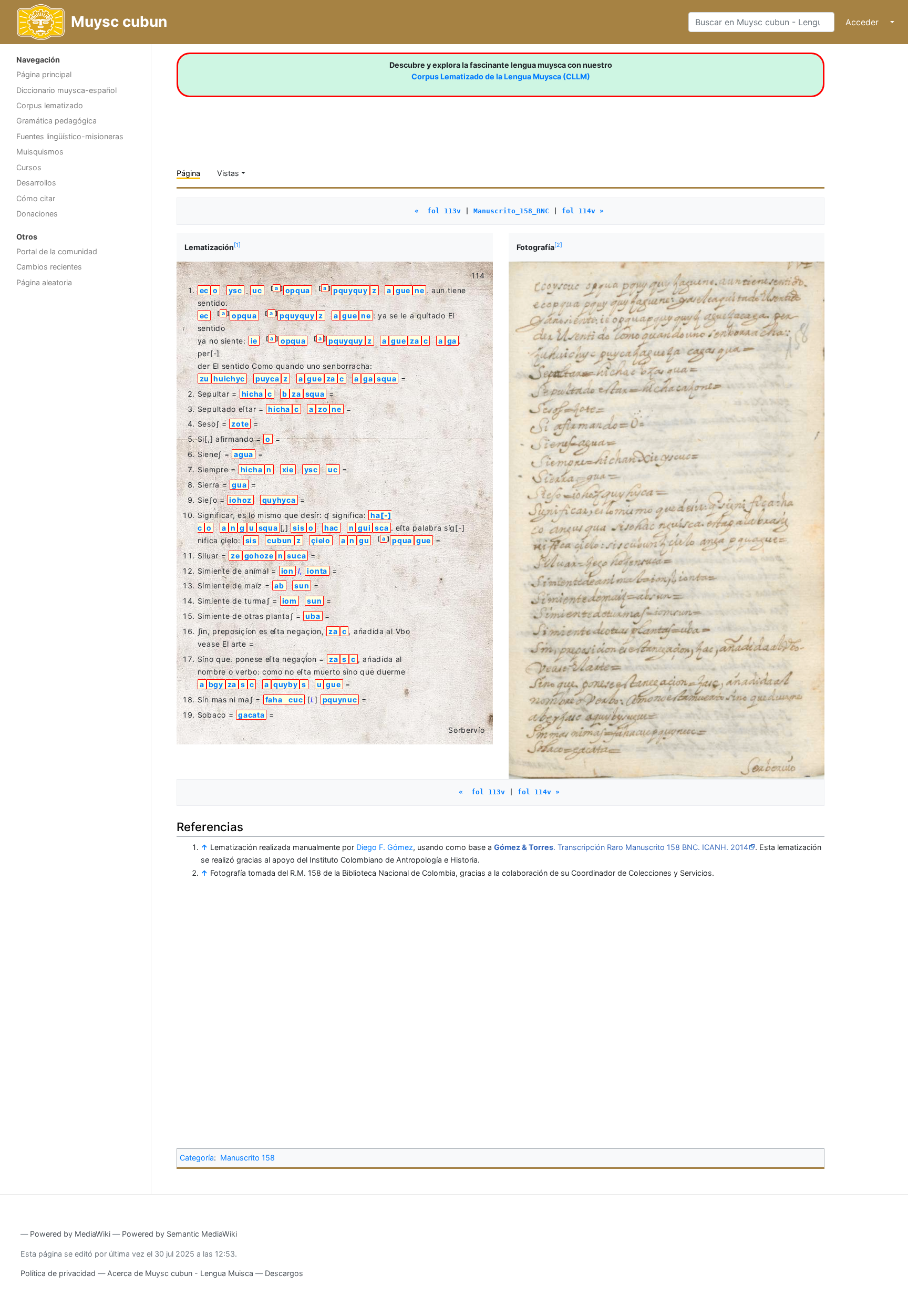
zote (240, 423)
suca (296, 555)
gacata (251, 714)
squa (386, 378)
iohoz (240, 499)
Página (188, 173)
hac (331, 527)
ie (254, 340)
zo (322, 409)
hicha (253, 393)
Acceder (862, 22)
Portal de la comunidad (56, 251)
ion (287, 570)
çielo (321, 540)
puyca (267, 378)
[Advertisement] (75, 459)
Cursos (29, 167)
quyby (285, 684)
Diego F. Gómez (384, 847)
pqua (402, 540)
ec (204, 290)
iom (289, 600)
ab (279, 585)
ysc (235, 290)
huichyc (229, 378)
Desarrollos (36, 182)
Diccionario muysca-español (66, 90)
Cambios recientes (49, 266)
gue (403, 290)
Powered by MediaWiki (70, 1233)
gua (239, 484)
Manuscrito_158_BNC (511, 211)
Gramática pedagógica (56, 120)
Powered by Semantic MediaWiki (179, 1233)
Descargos (284, 1273)
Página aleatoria (44, 282)
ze (235, 555)
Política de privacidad (58, 1273)
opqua (298, 290)
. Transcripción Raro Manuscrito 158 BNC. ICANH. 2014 (621, 847)
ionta (317, 570)
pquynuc (340, 699)
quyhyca (279, 499)
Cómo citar (35, 198)
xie (288, 469)
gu (364, 540)
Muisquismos (40, 151)
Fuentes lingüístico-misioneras (69, 136)
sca (381, 527)
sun (301, 585)
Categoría (197, 1157)
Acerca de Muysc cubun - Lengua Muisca (180, 1273)
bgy (216, 684)
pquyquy (350, 290)
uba (312, 615)
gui (364, 527)
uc (257, 290)
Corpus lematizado (49, 105)
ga (452, 340)
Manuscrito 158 (247, 1157)
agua (243, 454)
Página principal (43, 74)
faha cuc (284, 699)
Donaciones (37, 213)
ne (419, 290)
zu (204, 378)
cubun (279, 540)
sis (298, 527)
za (414, 340)
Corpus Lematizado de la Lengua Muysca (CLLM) (500, 76)
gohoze (259, 555)
